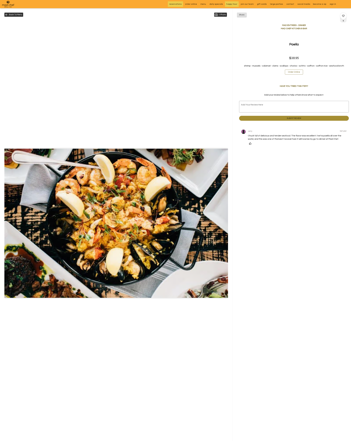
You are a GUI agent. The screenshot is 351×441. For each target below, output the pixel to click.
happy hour (231, 4)
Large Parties (276, 4)
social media (304, 4)
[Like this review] (251, 143)
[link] (294, 72)
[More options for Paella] (343, 16)
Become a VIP (319, 4)
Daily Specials (216, 4)
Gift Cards (262, 4)
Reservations (175, 4)
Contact (290, 4)
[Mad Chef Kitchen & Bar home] (14, 4)
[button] (13, 15)
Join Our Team (247, 4)
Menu (203, 4)
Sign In (333, 4)
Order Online (191, 4)
